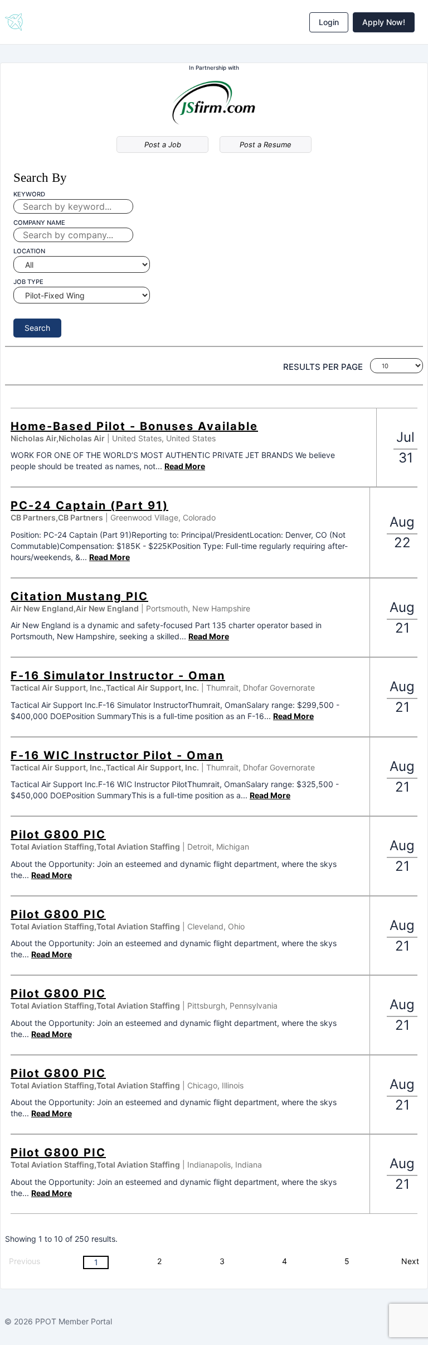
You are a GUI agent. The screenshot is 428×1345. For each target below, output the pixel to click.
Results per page (323, 366)
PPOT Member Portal (73, 1321)
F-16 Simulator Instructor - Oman (118, 675)
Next (410, 1261)
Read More (184, 466)
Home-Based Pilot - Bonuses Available (134, 426)
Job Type (28, 282)
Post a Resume (265, 144)
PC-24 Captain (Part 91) (89, 505)
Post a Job (162, 144)
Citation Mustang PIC (79, 596)
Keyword (29, 194)
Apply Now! (383, 22)
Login (329, 22)
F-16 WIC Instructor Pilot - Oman (117, 755)
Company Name (39, 222)
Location (29, 251)
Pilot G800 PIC (58, 834)
